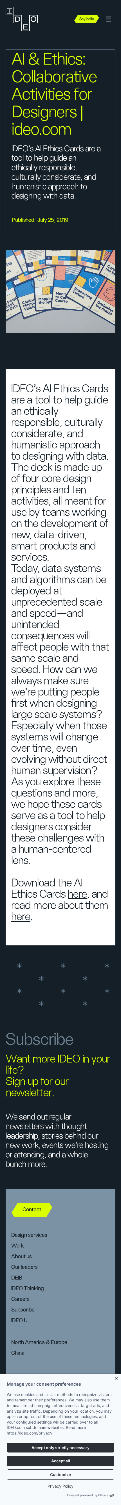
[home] (25, 19)
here (77, 894)
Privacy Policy (60, 1486)
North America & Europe (39, 1342)
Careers (20, 1299)
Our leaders (24, 1267)
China (17, 1353)
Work (17, 1246)
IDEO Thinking (27, 1288)
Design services (29, 1235)
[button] (108, 19)
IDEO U (19, 1320)
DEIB (16, 1278)
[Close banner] (117, 1377)
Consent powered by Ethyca (87, 1495)
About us (21, 1256)
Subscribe (23, 1310)
